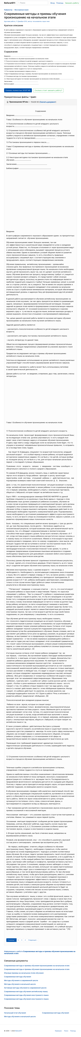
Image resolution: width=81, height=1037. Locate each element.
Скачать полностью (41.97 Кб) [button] (17, 90)
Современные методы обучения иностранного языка (26, 995)
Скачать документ (48, 102)
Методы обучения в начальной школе (20, 984)
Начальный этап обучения (15, 1013)
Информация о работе (39, 952)
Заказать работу (72, 3)
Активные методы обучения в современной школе (25, 988)
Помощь (59, 3)
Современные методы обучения (17, 977)
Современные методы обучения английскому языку (26, 991)
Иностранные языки (21, 10)
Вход (53, 3)
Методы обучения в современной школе (21, 980)
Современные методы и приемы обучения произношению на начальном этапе (36, 966)
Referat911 (18, 1031)
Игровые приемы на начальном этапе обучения (24, 973)
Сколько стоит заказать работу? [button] (48, 90)
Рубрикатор (8, 10)
